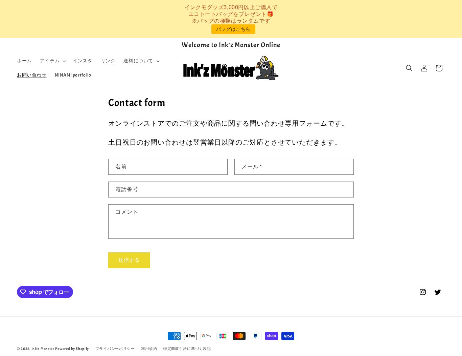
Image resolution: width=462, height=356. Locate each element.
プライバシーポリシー (115, 348)
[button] (52, 61)
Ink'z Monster (42, 348)
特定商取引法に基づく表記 (187, 348)
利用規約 (149, 348)
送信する (129, 260)
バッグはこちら (233, 29)
